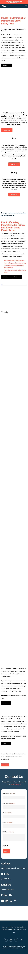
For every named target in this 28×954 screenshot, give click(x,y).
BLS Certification (22, 948)
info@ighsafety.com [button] (7, 889)
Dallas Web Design (13, 946)
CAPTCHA (5, 846)
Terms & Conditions (19, 927)
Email (7, 813)
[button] (26, 6)
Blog (3, 927)
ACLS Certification (13, 948)
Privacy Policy (9, 927)
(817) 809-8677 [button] (6, 879)
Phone (7, 822)
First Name (9, 794)
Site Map (18, 929)
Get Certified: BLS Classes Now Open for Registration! (14, 2)
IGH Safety (5, 946)
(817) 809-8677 (16, 784)
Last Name (9, 803)
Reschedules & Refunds (8, 929)
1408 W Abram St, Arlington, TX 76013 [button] (14, 868)
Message (8, 832)
